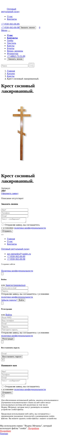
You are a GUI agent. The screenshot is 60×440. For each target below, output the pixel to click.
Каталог (11, 73)
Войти (21, 300)
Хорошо (4, 433)
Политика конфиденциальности (17, 271)
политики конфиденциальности (30, 228)
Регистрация (7, 339)
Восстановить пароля (11, 357)
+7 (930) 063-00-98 (16, 259)
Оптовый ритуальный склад (15, 249)
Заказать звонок (28, 28)
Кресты (10, 76)
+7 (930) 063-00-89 (16, 256)
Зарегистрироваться (15, 285)
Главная (11, 71)
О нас (10, 16)
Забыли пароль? (9, 300)
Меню (4, 30)
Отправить (7, 231)
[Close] (2, 273)
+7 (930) (10, 24)
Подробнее (33, 428)
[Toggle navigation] (9, 31)
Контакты (12, 19)
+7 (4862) (16, 56)
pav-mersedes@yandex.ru (19, 254)
